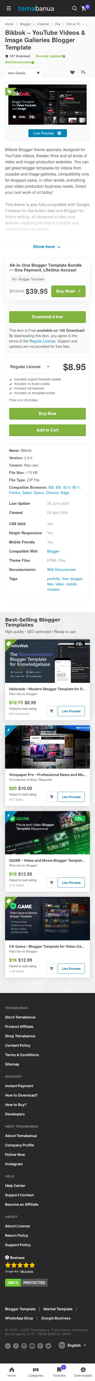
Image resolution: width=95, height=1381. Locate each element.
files (50, 583)
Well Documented (61, 569)
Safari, (27, 492)
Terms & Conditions (22, 1055)
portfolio (53, 578)
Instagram (14, 1164)
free (65, 578)
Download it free (47, 317)
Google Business (56, 1318)
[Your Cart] (83, 8)
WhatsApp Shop (19, 1318)
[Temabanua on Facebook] (16, 1345)
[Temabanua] (39, 8)
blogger (76, 578)
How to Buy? (16, 1105)
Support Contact (19, 1195)
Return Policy (16, 1235)
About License (17, 1226)
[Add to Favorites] (73, 72)
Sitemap (12, 1064)
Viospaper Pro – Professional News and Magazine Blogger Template (47, 775)
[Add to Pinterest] (84, 72)
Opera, (39, 492)
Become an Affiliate (21, 1204)
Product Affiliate (19, 1027)
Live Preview (43, 133)
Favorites (59, 1371)
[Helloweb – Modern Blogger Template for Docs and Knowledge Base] (47, 661)
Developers (15, 1114)
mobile (71, 583)
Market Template (58, 1309)
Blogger (53, 551)
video (59, 583)
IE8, (51, 487)
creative (53, 589)
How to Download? (21, 1095)
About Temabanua (21, 1136)
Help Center (15, 1186)
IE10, (67, 487)
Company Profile (19, 1145)
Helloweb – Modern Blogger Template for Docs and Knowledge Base (47, 689)
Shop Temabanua (20, 1036)
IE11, (76, 487)
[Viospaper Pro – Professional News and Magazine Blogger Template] (47, 747)
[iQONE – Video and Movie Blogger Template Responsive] (47, 832)
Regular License (42, 340)
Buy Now (47, 413)
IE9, (59, 487)
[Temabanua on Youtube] (32, 1345)
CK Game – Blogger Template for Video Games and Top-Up (47, 946)
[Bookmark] (73, 72)
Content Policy (17, 1045)
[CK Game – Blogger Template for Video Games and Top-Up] (47, 918)
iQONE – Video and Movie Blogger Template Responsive (47, 860)
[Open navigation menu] (9, 8)
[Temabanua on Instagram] (24, 1345)
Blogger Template (20, 1309)
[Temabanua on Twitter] (48, 1345)
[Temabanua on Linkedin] (8, 1345)
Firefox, (15, 492)
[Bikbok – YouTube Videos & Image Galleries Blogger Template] (47, 104)
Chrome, (53, 492)
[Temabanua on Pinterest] (40, 1345)
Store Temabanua (20, 1017)
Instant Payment (19, 1086)
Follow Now (15, 1155)
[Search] (74, 8)
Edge (65, 492)
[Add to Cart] (52, 711)
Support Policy (18, 1245)
